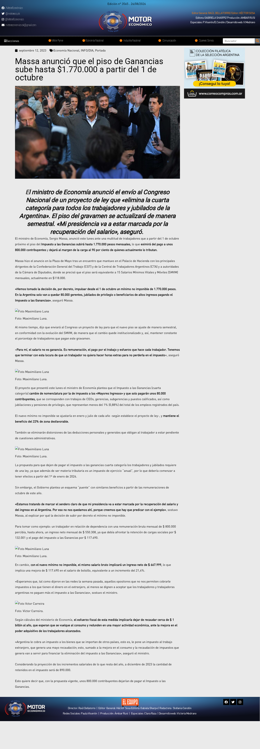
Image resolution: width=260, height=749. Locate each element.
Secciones (12, 41)
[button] (223, 13)
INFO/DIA (87, 50)
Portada (100, 50)
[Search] (257, 41)
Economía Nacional (66, 50)
